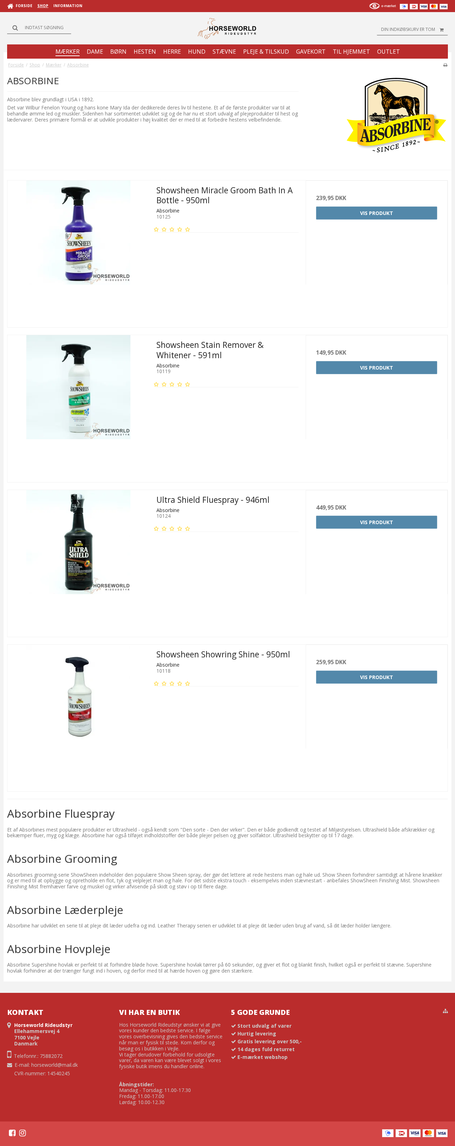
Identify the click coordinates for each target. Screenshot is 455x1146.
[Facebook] (12, 1133)
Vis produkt (376, 213)
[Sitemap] (445, 1011)
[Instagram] (22, 1133)
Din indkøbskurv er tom (408, 29)
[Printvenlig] (445, 65)
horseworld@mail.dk (54, 1064)
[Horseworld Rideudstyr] (227, 28)
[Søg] (39, 27)
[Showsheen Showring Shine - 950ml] (78, 715)
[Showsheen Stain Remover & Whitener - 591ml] (78, 406)
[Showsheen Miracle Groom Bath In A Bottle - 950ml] (78, 251)
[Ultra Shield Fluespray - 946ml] (78, 561)
